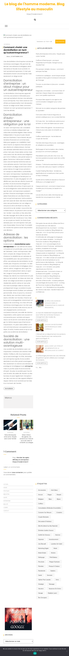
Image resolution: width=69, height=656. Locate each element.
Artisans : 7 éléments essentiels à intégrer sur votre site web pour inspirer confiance (50, 166)
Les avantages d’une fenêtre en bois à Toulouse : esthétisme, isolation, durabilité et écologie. (49, 246)
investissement (53, 539)
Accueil (6, 484)
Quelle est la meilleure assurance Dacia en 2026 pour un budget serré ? (50, 181)
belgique (40, 499)
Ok (35, 653)
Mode (5, 487)
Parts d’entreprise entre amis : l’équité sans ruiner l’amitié (10, 437)
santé (40, 575)
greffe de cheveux (44, 535)
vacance (41, 588)
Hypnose (41, 539)
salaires (52, 571)
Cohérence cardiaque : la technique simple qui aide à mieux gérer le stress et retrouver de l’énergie (50, 78)
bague (50, 494)
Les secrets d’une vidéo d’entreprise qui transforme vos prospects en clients (49, 196)
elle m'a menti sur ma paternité (47, 526)
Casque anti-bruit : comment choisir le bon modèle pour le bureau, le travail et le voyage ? (50, 188)
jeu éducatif (42, 544)
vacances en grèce (55, 588)
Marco (8, 56)
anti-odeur (54, 490)
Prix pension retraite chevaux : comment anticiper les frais (50, 70)
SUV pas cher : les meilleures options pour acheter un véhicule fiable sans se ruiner (50, 122)
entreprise (29, 366)
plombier (41, 566)
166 (40, 367)
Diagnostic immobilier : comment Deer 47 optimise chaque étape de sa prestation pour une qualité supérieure (50, 93)
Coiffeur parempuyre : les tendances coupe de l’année (48, 138)
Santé (5, 497)
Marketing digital (43, 548)
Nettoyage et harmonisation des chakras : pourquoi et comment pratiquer (50, 150)
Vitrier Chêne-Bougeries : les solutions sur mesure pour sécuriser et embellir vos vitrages (26, 438)
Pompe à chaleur (54, 566)
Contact (6, 510)
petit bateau (53, 557)
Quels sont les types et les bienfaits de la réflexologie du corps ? (54, 348)
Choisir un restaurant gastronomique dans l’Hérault (53, 327)
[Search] (35, 19)
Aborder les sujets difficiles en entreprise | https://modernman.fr (20, 460)
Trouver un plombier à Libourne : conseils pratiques (50, 85)
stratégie (41, 584)
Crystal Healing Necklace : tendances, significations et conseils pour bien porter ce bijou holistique (50, 173)
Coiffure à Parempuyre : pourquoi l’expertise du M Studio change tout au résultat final (49, 62)
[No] (67, 651)
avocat (40, 494)
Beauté (6, 504)
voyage (40, 593)
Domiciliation (9, 388)
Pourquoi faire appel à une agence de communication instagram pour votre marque (49, 102)
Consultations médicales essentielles (49, 508)
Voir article (41, 320)
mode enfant (42, 553)
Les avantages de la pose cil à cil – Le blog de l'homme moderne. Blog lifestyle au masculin (50, 285)
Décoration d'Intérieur (44, 521)
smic (57, 579)
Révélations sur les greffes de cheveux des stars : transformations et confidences (50, 289)
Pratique (6, 491)
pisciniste (41, 562)
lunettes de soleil (56, 544)
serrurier (49, 575)
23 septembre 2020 (17, 56)
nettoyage (41, 557)
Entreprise (7, 44)
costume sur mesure (44, 512)
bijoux (59, 499)
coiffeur (40, 503)
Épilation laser (52, 593)
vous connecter (17, 472)
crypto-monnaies (43, 517)
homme (57, 535)
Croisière (59, 512)
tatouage (51, 584)
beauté (59, 494)
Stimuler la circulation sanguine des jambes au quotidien (50, 109)
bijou (50, 499)
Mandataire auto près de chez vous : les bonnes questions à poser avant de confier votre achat (50, 158)
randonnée (41, 571)
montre (53, 553)
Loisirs (6, 507)
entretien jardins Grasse (45, 530)
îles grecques (42, 597)
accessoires (42, 490)
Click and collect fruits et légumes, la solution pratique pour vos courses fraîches (50, 116)
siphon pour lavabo (44, 579)
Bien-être (6, 494)
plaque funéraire (54, 562)
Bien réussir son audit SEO (55, 257)
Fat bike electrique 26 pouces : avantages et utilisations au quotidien (50, 144)
